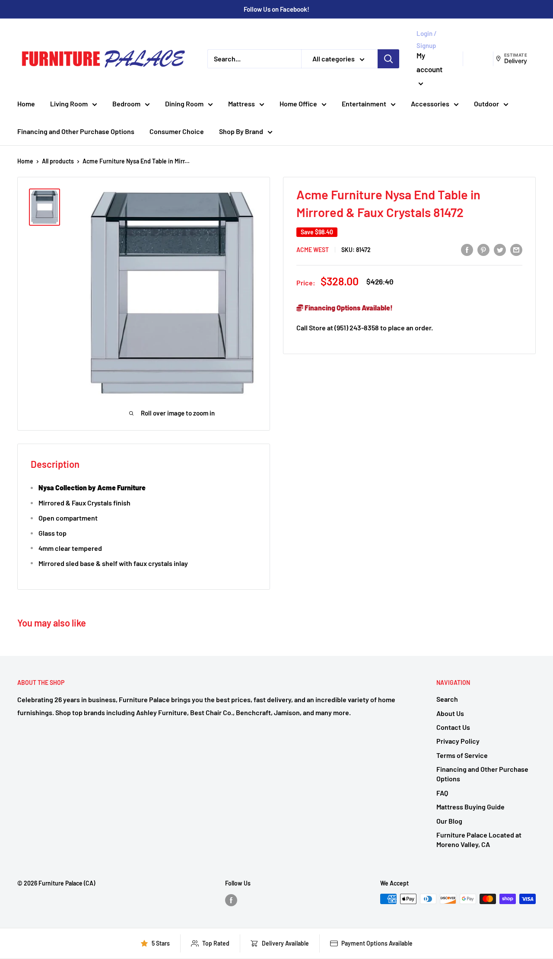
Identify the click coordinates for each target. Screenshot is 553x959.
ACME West (312, 249)
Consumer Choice (176, 131)
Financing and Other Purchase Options (75, 131)
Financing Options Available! (348, 308)
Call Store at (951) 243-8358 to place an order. (364, 327)
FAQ (442, 793)
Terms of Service (462, 755)
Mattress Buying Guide (470, 806)
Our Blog (449, 821)
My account (429, 62)
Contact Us (453, 727)
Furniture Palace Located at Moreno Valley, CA (478, 839)
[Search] (388, 58)
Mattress (241, 103)
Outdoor (486, 103)
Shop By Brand (241, 131)
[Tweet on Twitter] (500, 249)
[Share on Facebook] (467, 249)
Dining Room (184, 103)
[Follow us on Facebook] (231, 900)
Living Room (69, 103)
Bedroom (126, 103)
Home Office (298, 103)
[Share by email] (516, 249)
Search (447, 699)
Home (26, 103)
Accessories (430, 103)
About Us (450, 713)
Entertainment (364, 103)
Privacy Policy (458, 741)
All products (58, 161)
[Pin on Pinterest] (483, 249)
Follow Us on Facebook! (276, 9)
